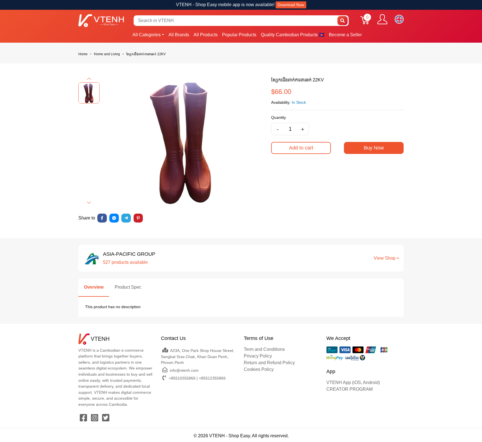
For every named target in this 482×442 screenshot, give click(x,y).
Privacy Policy (258, 356)
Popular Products (239, 34)
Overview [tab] (93, 287)
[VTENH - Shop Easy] (101, 20)
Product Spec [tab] (128, 287)
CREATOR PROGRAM (349, 389)
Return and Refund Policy (269, 362)
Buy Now (374, 148)
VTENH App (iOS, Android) (353, 382)
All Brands (178, 34)
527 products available (125, 262)
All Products (206, 34)
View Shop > (386, 258)
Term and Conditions (264, 349)
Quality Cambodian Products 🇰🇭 (292, 34)
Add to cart (301, 148)
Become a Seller (345, 34)
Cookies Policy (259, 369)
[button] (89, 79)
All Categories (146, 34)
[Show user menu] (382, 19)
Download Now (291, 5)
